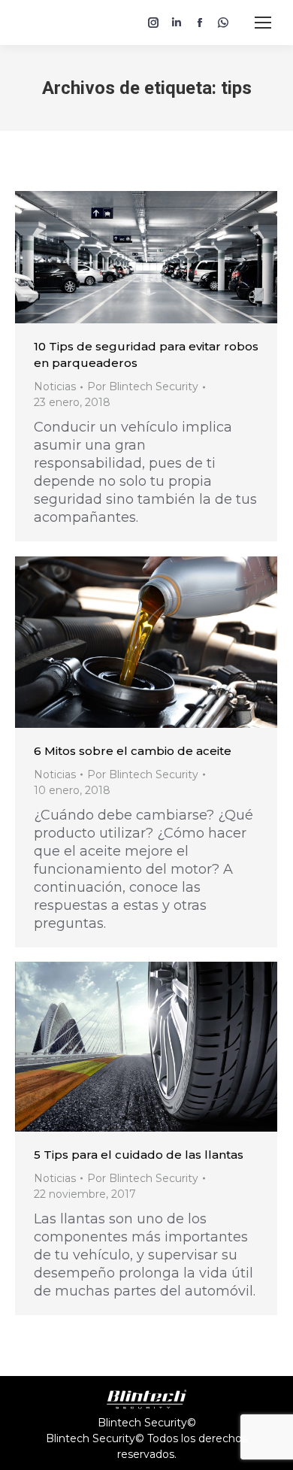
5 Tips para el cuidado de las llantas (138, 1154)
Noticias (55, 386)
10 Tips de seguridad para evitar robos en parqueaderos (146, 354)
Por (142, 386)
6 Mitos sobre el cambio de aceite (132, 751)
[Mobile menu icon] (263, 23)
